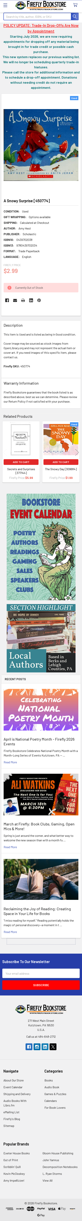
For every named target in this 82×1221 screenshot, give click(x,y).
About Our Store (13, 1080)
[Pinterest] (39, 300)
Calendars (50, 1100)
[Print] (23, 300)
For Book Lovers (55, 1107)
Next (77, 452)
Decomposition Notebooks (60, 1167)
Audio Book (51, 1087)
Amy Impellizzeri (13, 1180)
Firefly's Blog (11, 1119)
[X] (53, 1046)
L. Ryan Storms (52, 1173)
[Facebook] (7, 300)
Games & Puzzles (55, 1094)
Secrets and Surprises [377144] (21, 471)
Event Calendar (13, 1087)
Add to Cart (21, 462)
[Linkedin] (31, 300)
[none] (41, 145)
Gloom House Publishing (58, 1153)
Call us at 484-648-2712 (41, 1036)
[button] (41, 547)
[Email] (15, 300)
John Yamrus (51, 1160)
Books (48, 1080)
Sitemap (8, 1125)
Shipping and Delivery (17, 1094)
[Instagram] (37, 1046)
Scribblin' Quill (12, 1167)
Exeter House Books (16, 1153)
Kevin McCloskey (14, 1173)
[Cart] (76, 5)
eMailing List (11, 1112)
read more (10, 762)
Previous (5, 452)
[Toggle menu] (5, 5)
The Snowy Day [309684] (61, 469)
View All (47, 1180)
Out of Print (10, 1160)
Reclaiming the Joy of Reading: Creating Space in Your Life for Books (37, 911)
